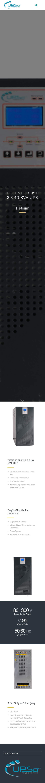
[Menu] (40, 5)
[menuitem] (34, 5)
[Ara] (34, 5)
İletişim (22, 208)
